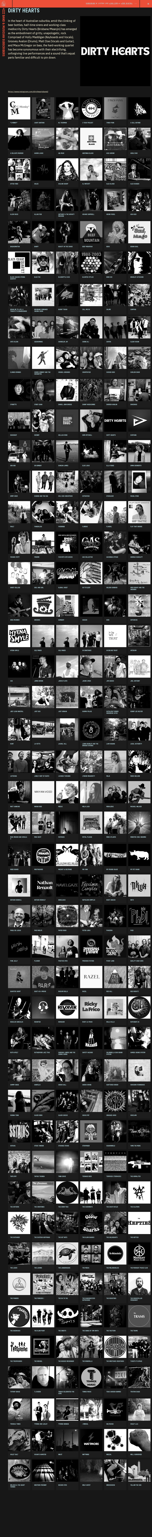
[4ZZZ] (6, 3)
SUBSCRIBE (90, 3)
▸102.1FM (113, 3)
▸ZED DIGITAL (127, 3)
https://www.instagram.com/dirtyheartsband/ (28, 91)
